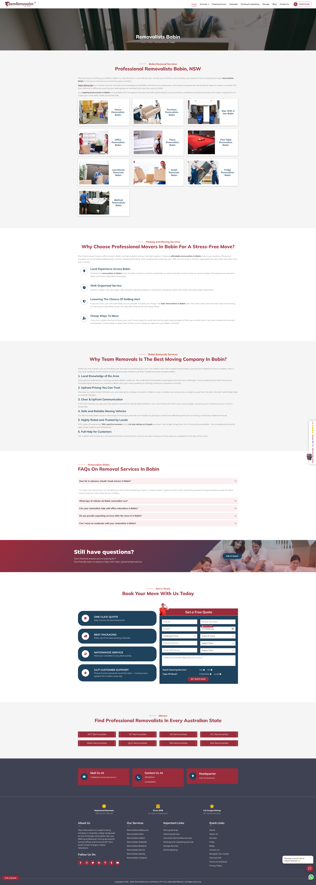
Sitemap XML (215, 858)
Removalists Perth (135, 834)
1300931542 (150, 777)
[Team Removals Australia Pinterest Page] (106, 862)
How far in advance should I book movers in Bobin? (105, 481)
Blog (274, 4)
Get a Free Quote (198, 612)
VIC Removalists (219, 734)
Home (194, 4)
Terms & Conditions (218, 862)
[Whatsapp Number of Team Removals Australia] (311, 877)
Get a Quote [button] (10, 878)
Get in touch (232, 556)
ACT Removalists (97, 734)
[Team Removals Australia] (20, 4)
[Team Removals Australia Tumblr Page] (112, 862)
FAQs (211, 842)
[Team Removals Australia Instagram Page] (87, 862)
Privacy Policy (215, 865)
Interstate (233, 4)
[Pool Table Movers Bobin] (201, 142)
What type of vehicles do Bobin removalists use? (103, 501)
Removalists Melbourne (137, 830)
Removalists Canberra (137, 858)
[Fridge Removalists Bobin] (203, 172)
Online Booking (170, 850)
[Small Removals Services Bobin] (150, 172)
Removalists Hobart (136, 838)
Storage (265, 4)
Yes (201, 670)
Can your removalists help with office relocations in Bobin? (108, 508)
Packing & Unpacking (250, 4)
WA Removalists (219, 743)
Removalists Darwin (136, 850)
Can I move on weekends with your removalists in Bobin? (107, 523)
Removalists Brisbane (137, 846)
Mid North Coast (161, 42)
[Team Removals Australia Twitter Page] (93, 862)
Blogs (211, 846)
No (208, 670)
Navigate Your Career (219, 854)
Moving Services (170, 830)
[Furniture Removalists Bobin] (147, 112)
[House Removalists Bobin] (93, 112)
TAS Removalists (178, 743)
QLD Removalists (137, 743)
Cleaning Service (219, 4)
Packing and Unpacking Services (178, 842)
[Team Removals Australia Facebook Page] (81, 862)
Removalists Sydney (136, 854)
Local (216, 674)
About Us (213, 834)
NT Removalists (137, 734)
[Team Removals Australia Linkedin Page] (100, 862)
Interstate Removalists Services (177, 838)
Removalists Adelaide (137, 842)
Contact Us (284, 4)
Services (203, 4)
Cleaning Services (171, 834)
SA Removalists (178, 734)
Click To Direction (207, 778)
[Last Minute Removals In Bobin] (94, 172)
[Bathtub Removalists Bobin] (94, 203)
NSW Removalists (97, 743)
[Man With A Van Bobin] (204, 112)
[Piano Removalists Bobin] (148, 142)
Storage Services (170, 846)
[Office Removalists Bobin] (93, 142)
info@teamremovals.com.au (103, 777)
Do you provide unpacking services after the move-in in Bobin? (110, 515)
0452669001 (150, 782)
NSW (150, 42)
